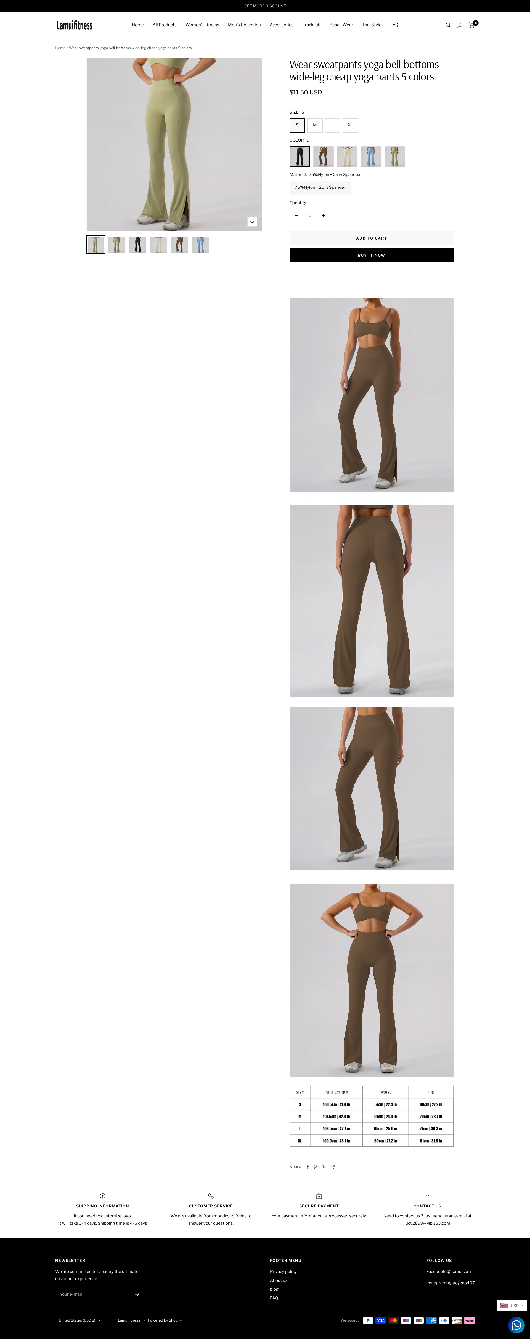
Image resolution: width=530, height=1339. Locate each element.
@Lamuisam (459, 1271)
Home (138, 24)
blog (274, 1289)
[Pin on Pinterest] (315, 1167)
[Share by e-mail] (333, 1167)
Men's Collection (244, 24)
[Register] (137, 1294)
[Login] (459, 25)
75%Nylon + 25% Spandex (320, 187)
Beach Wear (341, 24)
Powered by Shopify (165, 1320)
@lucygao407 (461, 1282)
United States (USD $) (77, 1320)
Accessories (282, 24)
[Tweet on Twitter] (324, 1167)
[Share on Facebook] (308, 1167)
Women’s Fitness (202, 24)
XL (350, 124)
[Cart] (472, 25)
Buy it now (371, 255)
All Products (165, 24)
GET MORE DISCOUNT (265, 6)
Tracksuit (312, 24)
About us (279, 1280)
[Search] (448, 25)
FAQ (394, 24)
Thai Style (371, 24)
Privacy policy (283, 1271)
